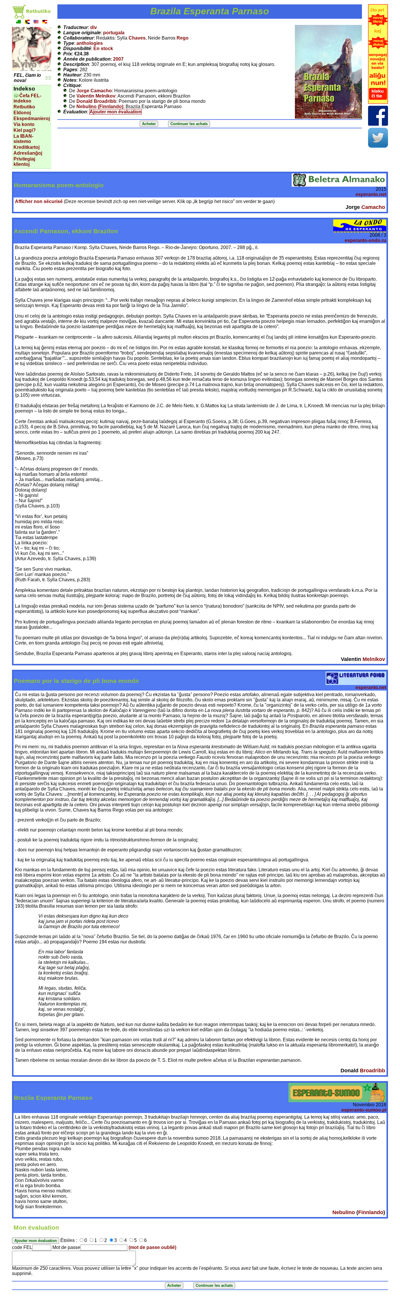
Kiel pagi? (24, 130)
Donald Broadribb (96, 101)
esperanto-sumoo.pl (363, 1109)
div (93, 27)
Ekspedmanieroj (31, 118)
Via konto (24, 124)
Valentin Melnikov (95, 95)
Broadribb (372, 1070)
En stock (103, 48)
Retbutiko (24, 106)
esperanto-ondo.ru (365, 240)
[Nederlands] (27, 22)
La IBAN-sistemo (23, 139)
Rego (183, 37)
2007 (118, 59)
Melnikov (374, 659)
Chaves (137, 37)
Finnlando (370, 1212)
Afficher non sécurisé (39, 201)
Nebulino (343, 1212)
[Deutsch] (45, 22)
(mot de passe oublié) (152, 1247)
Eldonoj (22, 112)
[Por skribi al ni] (48, 78)
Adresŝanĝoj (27, 153)
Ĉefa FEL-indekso (27, 98)
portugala (113, 32)
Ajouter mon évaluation (115, 111)
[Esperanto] (18, 22)
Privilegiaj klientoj (24, 161)
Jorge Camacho (94, 90)
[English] (36, 22)
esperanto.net (370, 194)
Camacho (373, 207)
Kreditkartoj (26, 147)
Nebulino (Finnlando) (99, 106)
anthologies (89, 43)
